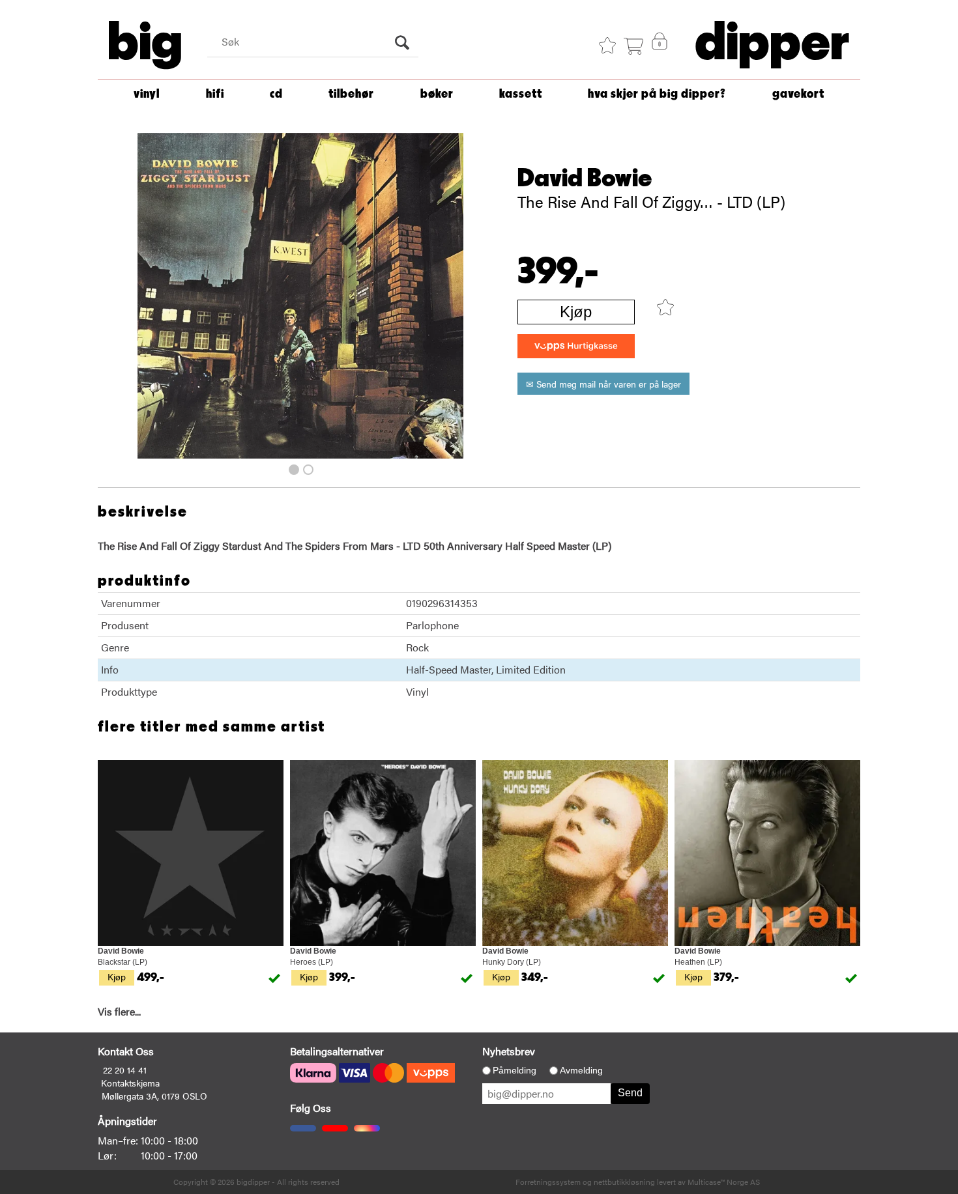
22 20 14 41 (125, 1069)
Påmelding (514, 1070)
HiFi (215, 94)
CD (276, 94)
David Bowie (584, 178)
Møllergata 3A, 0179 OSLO (154, 1095)
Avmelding (581, 1070)
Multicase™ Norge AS (724, 1181)
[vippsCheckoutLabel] (576, 346)
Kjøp (576, 311)
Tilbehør (351, 94)
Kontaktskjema (130, 1082)
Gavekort (798, 94)
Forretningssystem (548, 1181)
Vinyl (147, 94)
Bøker (437, 94)
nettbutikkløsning (624, 1181)
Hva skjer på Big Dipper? (657, 94)
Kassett (520, 94)
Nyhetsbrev (508, 1051)
